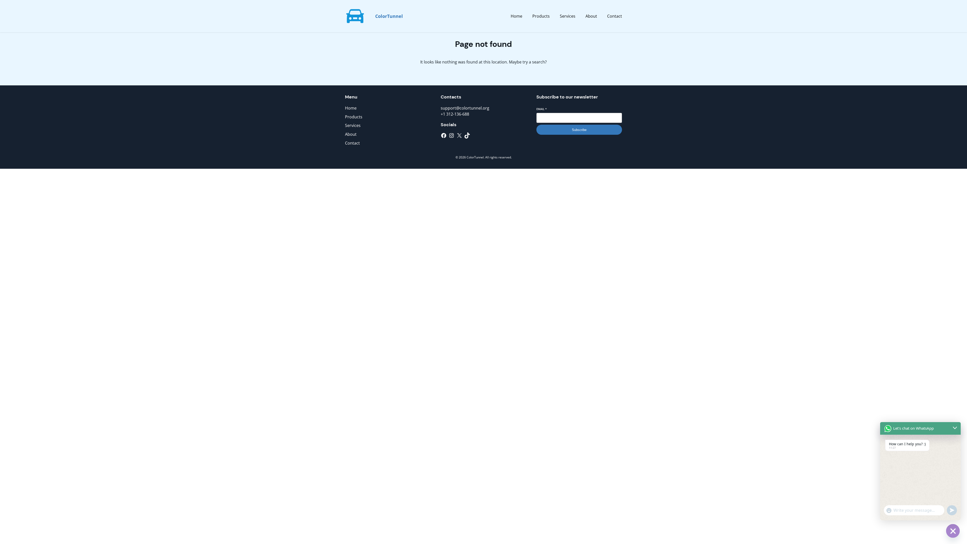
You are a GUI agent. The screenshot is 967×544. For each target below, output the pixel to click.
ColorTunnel (389, 16)
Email (541, 109)
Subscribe (579, 130)
